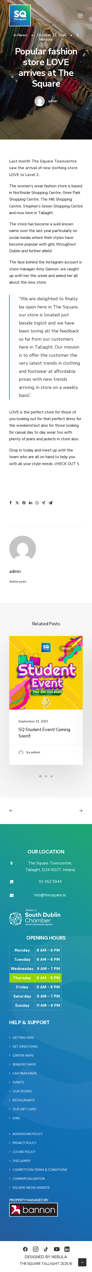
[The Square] (20, 15)
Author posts (18, 582)
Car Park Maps (25, 1073)
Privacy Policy (24, 1143)
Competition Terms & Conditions (40, 1170)
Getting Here (23, 1038)
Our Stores (22, 1091)
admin (52, 101)
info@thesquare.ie (50, 895)
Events (18, 1082)
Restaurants (23, 1100)
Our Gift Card (24, 1109)
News (22, 35)
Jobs (16, 1118)
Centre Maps (23, 1056)
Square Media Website (31, 1188)
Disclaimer (21, 1161)
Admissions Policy (28, 1134)
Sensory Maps (24, 1064)
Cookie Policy (24, 1152)
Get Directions (25, 1047)
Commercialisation (29, 1179)
